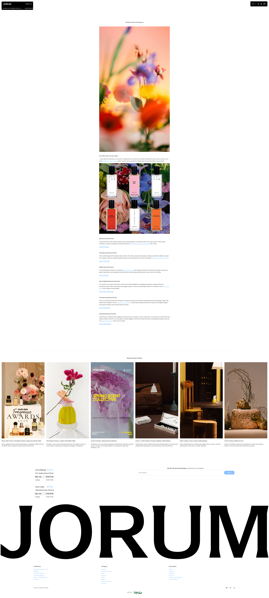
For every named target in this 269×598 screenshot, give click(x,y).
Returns (171, 575)
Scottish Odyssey (39, 575)
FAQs (170, 569)
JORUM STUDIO (43, 588)
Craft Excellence (106, 581)
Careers (103, 583)
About (103, 573)
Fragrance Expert (106, 571)
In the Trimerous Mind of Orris (234, 441)
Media (103, 579)
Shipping (171, 573)
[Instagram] (230, 588)
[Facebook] (226, 588)
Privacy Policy (173, 579)
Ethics (103, 577)
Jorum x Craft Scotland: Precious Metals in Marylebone (153, 441)
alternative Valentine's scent (160, 258)
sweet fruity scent (128, 270)
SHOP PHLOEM (103, 275)
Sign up (229, 472)
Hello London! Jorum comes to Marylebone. (194, 441)
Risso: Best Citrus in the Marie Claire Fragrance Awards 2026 (21, 441)
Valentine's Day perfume (110, 161)
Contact (103, 569)
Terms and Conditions (175, 577)
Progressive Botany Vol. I (41, 569)
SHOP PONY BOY (104, 261)
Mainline (36, 571)
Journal (103, 575)
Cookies (171, 571)
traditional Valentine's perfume (140, 243)
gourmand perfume (107, 321)
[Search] (258, 4)
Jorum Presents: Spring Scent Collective (104, 441)
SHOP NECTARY (104, 247)
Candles (36, 579)
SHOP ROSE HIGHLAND (106, 291)
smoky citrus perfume (124, 302)
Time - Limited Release (40, 577)
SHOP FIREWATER (104, 308)
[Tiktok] (234, 588)
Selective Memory (39, 573)
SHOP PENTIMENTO (105, 324)
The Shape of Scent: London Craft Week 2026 (60, 441)
